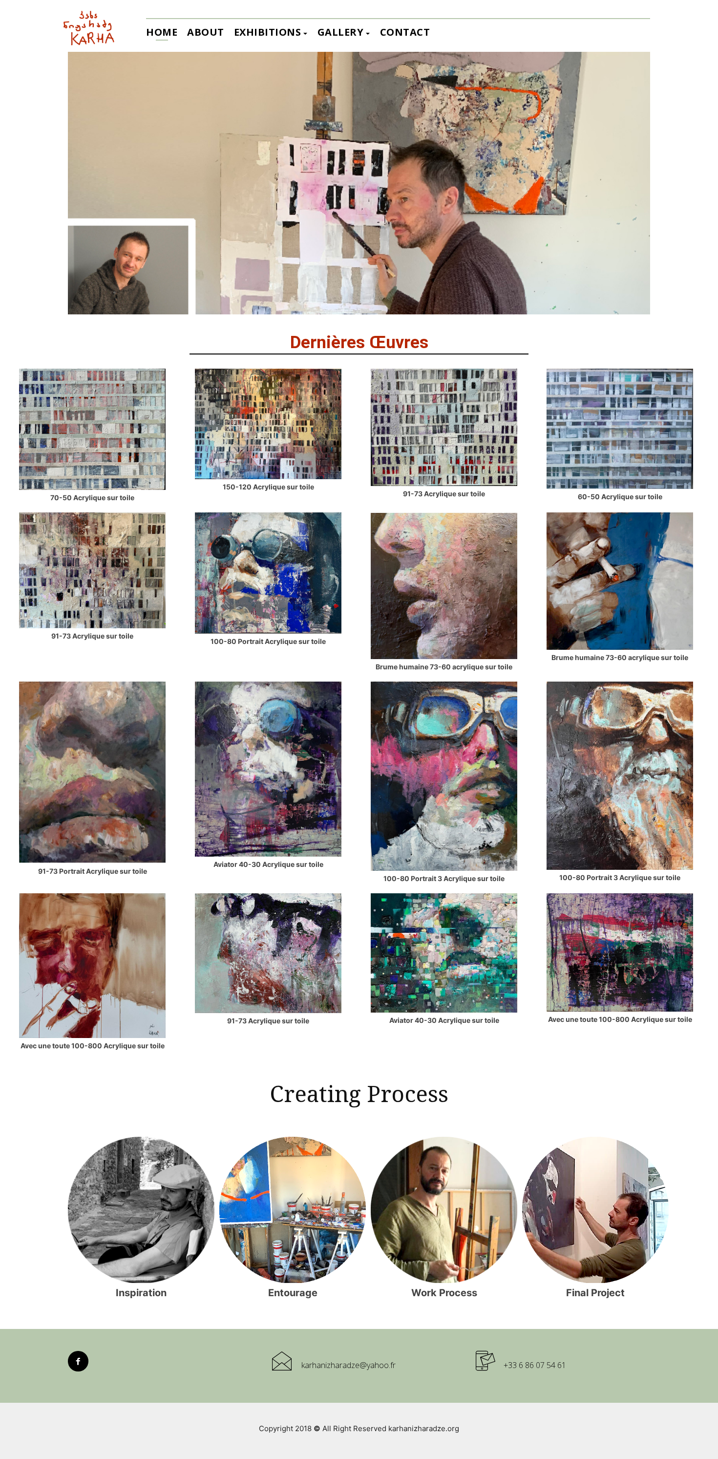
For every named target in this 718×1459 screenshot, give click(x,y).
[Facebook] (78, 1361)
